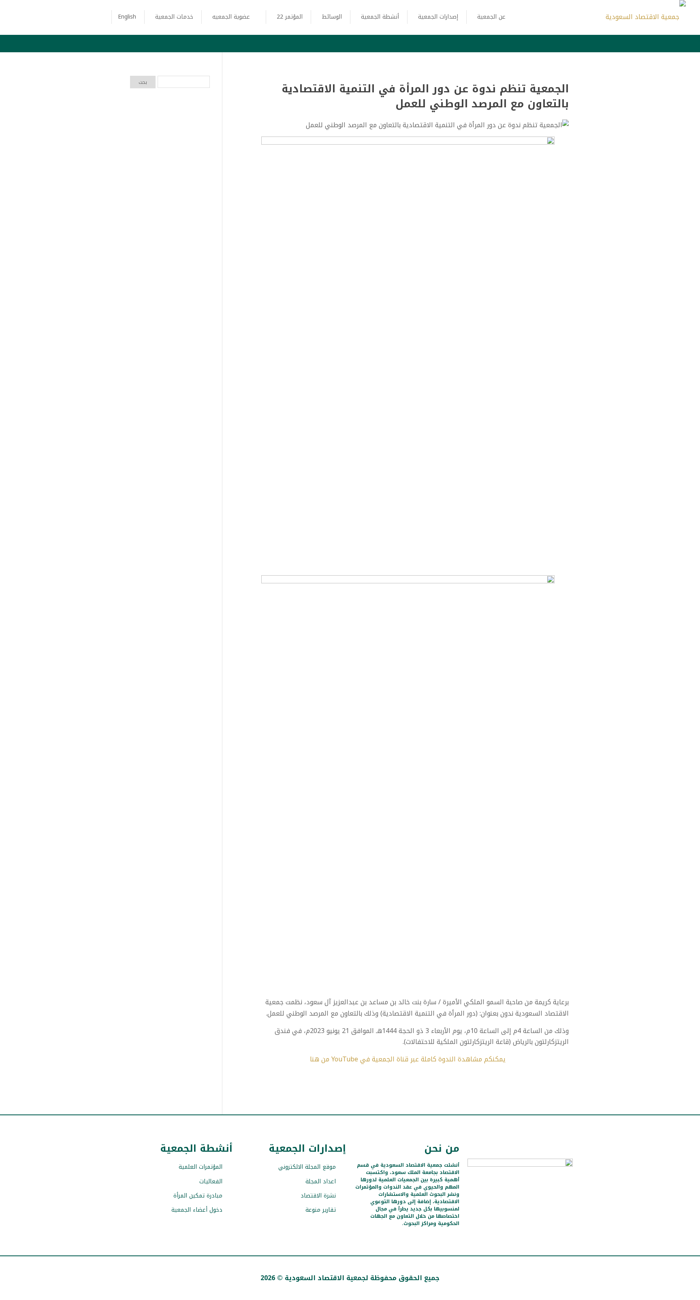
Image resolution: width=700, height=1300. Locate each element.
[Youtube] (513, 1207)
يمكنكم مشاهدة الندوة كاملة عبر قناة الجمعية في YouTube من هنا (408, 1059)
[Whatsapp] (485, 1207)
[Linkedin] (499, 1207)
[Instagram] (527, 1207)
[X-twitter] (556, 1207)
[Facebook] (541, 1207)
